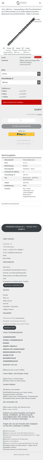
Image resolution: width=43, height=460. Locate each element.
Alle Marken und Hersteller (11, 389)
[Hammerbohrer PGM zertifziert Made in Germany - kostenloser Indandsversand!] (21, 31)
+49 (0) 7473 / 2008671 (15, 249)
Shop (4, 255)
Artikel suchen (7, 301)
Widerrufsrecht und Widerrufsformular (15, 275)
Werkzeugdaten (9, 155)
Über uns (6, 298)
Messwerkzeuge (9, 358)
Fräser (6, 340)
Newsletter (6, 306)
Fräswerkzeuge (16, 340)
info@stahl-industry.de (15, 252)
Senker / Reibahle (10, 346)
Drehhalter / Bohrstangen (13, 349)
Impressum (6, 267)
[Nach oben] (5, 457)
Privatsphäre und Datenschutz (12, 281)
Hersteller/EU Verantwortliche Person (14, 270)
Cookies (25, 281)
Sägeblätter (8, 355)
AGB (4, 278)
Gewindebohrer (9, 337)
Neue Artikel (7, 258)
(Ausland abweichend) (25, 64)
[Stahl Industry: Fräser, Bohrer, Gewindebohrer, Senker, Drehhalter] (21, 3)
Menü (3, 3)
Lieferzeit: (5, 60)
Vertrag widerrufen (13, 285)
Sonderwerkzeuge (10, 361)
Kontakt (5, 295)
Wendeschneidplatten (12, 352)
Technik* (5, 303)
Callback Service (8, 309)
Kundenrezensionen (10, 204)
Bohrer (6, 343)
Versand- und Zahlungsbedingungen (14, 273)
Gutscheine (14, 306)
